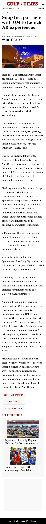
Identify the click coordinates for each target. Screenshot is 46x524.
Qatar (5, 13)
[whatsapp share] (20, 40)
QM (5, 395)
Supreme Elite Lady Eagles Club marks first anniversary (21, 442)
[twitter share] (16, 40)
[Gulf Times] (23, 6)
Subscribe (40, 8)
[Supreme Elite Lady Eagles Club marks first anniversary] (23, 429)
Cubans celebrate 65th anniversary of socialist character (18, 469)
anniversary (17, 395)
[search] (4, 4)
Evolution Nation (13, 408)
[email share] (8, 40)
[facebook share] (12, 40)
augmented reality (14, 402)
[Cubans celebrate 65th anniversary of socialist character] (23, 456)
